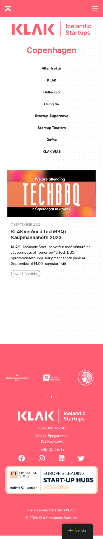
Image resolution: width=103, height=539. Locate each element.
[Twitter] (81, 458)
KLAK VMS (52, 151)
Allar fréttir (52, 68)
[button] (47, 397)
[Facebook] (21, 458)
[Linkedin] (61, 458)
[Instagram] (41, 458)
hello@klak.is (51, 449)
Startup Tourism (52, 127)
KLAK (51, 80)
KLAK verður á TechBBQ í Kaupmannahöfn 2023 (38, 234)
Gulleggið (51, 92)
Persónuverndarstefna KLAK (51, 510)
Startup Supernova (51, 115)
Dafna (51, 139)
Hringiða (51, 104)
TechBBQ (31, 273)
